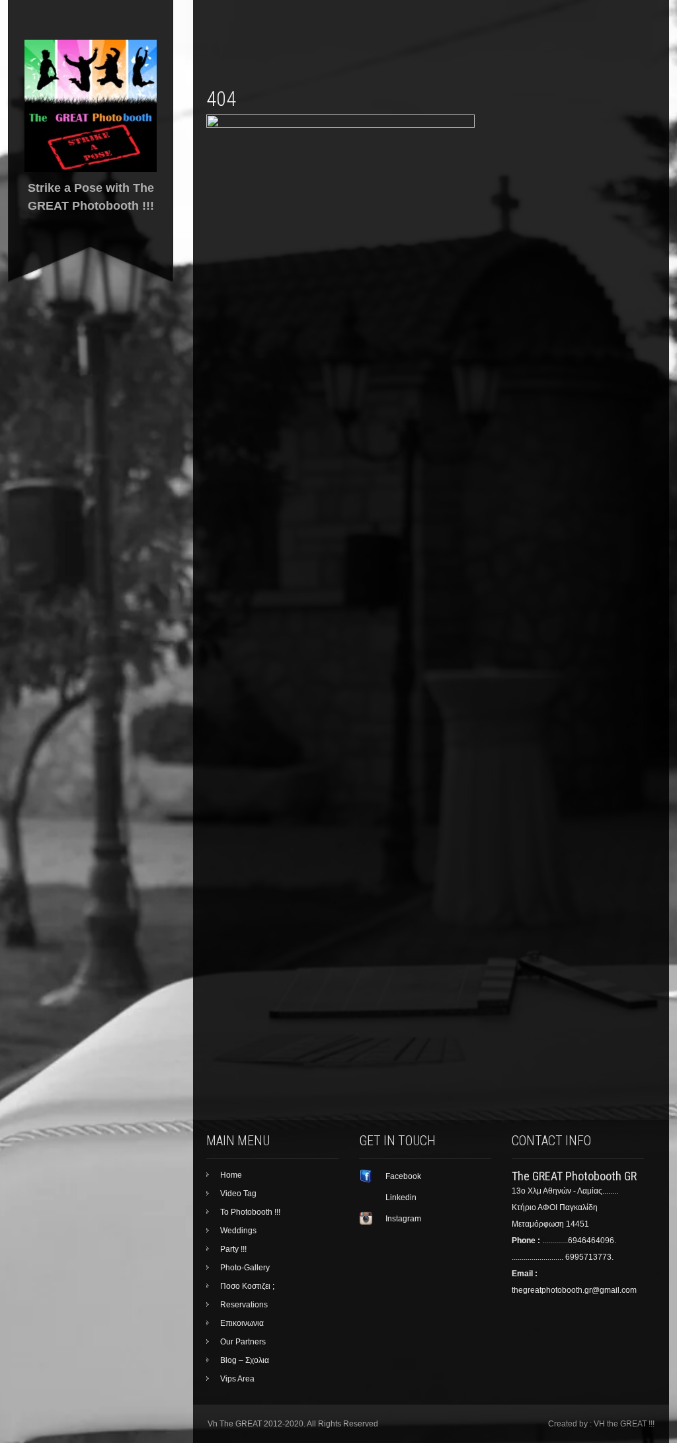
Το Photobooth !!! (250, 1212)
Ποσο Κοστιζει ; (247, 1286)
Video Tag (238, 1193)
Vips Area (237, 1378)
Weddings (238, 1230)
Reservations (244, 1304)
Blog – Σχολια (244, 1360)
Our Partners (243, 1341)
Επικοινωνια (242, 1323)
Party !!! (233, 1249)
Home (231, 1175)
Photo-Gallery (245, 1267)
